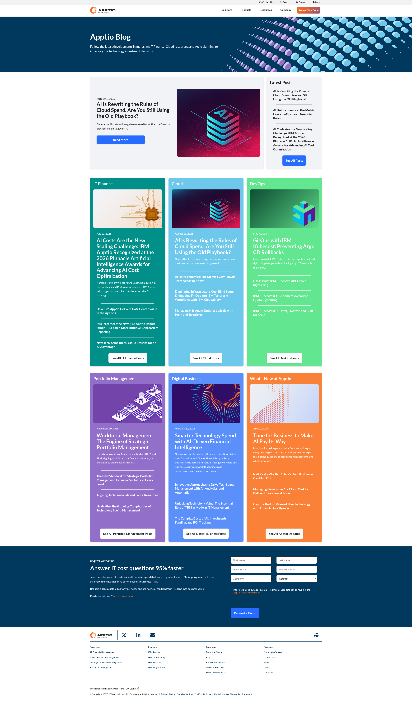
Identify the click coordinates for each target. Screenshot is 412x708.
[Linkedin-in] (138, 635)
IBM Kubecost (155, 662)
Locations (269, 672)
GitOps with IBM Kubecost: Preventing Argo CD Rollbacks (283, 246)
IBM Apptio (154, 652)
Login (317, 2)
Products (246, 9)
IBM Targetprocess (157, 667)
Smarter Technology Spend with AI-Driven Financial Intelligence (205, 441)
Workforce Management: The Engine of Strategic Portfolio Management (125, 441)
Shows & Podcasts (215, 667)
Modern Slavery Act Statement (236, 694)
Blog (208, 657)
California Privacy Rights (207, 694)
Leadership (269, 657)
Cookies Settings (185, 694)
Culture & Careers (273, 652)
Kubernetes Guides (215, 662)
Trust (266, 662)
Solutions (227, 9)
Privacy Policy (168, 694)
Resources (266, 9)
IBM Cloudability (156, 657)
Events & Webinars (215, 672)
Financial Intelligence (100, 667)
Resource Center (214, 652)
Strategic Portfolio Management (106, 662)
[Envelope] (152, 635)
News (267, 667)
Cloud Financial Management (104, 657)
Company (285, 9)
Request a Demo (245, 613)
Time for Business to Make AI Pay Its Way (283, 438)
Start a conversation (123, 595)
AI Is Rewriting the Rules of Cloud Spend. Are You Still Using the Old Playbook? (206, 246)
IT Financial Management (102, 652)
